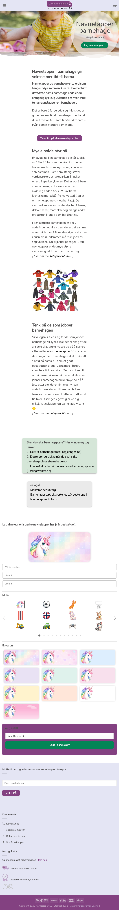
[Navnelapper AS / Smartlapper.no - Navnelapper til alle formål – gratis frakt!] (59, 5)
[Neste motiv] (114, 618)
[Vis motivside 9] (72, 635)
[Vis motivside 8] (68, 635)
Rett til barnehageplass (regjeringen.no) (55, 452)
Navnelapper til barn (43, 499)
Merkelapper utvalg (43, 490)
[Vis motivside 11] (80, 635)
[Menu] (4, 5)
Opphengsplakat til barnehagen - (20, 860)
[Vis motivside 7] (64, 635)
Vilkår (73, 905)
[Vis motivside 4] (52, 635)
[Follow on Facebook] (5, 886)
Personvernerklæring (88, 905)
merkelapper (62, 351)
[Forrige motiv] (4, 618)
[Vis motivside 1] (39, 635)
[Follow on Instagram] (10, 886)
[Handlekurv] (115, 5)
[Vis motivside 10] (76, 635)
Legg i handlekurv (59, 745)
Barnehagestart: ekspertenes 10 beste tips (57, 495)
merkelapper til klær (58, 256)
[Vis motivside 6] (60, 635)
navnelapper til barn (57, 413)
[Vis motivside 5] (56, 635)
